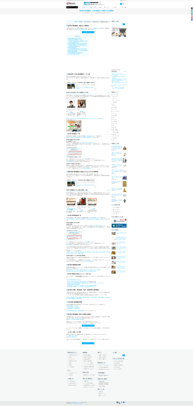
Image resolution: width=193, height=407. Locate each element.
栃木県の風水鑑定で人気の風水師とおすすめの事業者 (90, 269)
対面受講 (115, 137)
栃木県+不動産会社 (102, 252)
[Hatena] (192, 14)
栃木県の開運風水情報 (71, 47)
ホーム (83, 12)
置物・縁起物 (115, 115)
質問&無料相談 (114, 71)
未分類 (114, 139)
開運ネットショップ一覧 (102, 395)
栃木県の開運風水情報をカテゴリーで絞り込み (77, 48)
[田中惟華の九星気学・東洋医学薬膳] (71, 201)
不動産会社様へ (86, 381)
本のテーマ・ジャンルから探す (103, 365)
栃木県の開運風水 (73, 265)
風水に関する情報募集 (87, 355)
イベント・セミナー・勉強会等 (88, 362)
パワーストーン (115, 113)
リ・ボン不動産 (92, 208)
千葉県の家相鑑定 (101, 297)
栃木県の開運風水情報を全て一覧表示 (74, 279)
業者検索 (76, 21)
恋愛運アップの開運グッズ (103, 355)
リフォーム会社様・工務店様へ (88, 383)
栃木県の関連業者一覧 (94, 217)
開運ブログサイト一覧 (102, 393)
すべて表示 (124, 71)
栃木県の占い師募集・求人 (72, 336)
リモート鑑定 (116, 130)
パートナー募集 (113, 7)
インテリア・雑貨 (115, 94)
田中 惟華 (81, 111)
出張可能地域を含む (88, 21)
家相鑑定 (76, 227)
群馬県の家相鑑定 (79, 298)
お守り (114, 117)
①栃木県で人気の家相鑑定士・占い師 (74, 39)
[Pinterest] (192, 18)
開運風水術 (69, 0)
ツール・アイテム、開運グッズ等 (89, 364)
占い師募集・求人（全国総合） (72, 335)
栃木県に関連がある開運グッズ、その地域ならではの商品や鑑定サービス (80, 286)
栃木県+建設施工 (88, 252)
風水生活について (85, 7)
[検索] (124, 24)
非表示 (78, 36)
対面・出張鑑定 (116, 132)
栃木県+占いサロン (70, 252)
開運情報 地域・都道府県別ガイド (104, 375)
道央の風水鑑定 (106, 382)
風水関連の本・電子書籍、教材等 (89, 366)
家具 (113, 104)
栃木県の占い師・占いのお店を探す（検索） (88, 271)
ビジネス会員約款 (71, 366)
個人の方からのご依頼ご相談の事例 (118, 88)
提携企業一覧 (101, 391)
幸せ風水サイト (83, 0)
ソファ (115, 105)
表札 (113, 125)
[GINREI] (81, 201)
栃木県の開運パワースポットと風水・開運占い (90, 12)
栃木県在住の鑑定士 (83, 281)
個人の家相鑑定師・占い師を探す (73, 307)
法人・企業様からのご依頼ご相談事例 (118, 87)
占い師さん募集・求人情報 (73, 54)
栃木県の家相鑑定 (72, 298)
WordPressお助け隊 (79, 403)
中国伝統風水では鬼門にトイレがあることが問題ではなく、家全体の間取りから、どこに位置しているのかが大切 (119, 80)
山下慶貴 (68, 108)
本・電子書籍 (115, 107)
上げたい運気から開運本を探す (103, 367)
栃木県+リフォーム (73, 253)
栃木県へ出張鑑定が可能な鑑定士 (73, 281)
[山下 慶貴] (71, 104)
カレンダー (115, 96)
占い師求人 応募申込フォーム (73, 383)
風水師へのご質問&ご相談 (88, 357)
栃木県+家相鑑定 (69, 161)
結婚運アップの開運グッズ (103, 357)
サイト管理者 (79, 108)
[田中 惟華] (81, 104)
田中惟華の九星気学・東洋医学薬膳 (71, 209)
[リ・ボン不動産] (92, 201)
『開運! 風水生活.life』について (73, 355)
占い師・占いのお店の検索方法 (118, 361)
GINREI (81, 210)
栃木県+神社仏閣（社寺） (79, 252)
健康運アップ (84, 108)
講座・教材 (114, 134)
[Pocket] (192, 16)
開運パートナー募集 (116, 209)
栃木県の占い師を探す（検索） (87, 142)
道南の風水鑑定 (106, 384)
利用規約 (70, 362)
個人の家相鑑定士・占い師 (96, 28)
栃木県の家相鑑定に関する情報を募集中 (75, 52)
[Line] (192, 12)
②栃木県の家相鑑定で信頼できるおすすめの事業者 (77, 43)
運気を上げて (73, 0)
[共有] (192, 20)
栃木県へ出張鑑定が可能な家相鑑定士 (74, 137)
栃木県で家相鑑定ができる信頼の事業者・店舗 (77, 44)
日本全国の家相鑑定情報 (72, 51)
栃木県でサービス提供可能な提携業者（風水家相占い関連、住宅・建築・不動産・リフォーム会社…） (85, 282)
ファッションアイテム (116, 111)
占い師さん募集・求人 (116, 213)
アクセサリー (115, 109)
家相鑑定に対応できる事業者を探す (73, 308)
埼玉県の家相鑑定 (93, 297)
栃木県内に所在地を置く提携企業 (73, 284)
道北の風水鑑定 (101, 382)
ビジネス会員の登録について (117, 207)
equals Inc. (73, 403)
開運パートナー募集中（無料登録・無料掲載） (75, 319)
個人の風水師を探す (117, 363)
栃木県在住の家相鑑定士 (86, 137)
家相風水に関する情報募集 (88, 325)
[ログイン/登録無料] (125, 7)
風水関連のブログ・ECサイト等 (88, 368)
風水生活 (72, 3)
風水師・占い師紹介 (93, 7)
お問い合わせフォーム (88, 343)
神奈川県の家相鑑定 (86, 297)
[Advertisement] (96, 17)
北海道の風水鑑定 (101, 381)
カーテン (115, 98)
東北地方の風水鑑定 (102, 386)
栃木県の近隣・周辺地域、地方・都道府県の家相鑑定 (77, 50)
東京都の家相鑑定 (78, 297)
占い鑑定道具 (115, 121)
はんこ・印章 (115, 123)
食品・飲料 (114, 127)
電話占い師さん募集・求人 (117, 211)
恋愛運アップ (72, 108)
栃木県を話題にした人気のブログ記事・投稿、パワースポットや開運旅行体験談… (82, 285)
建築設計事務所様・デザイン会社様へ (89, 385)
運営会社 (70, 357)
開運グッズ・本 (106, 7)
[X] (192, 8)
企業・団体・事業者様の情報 (81, 29)
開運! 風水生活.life (70, 28)
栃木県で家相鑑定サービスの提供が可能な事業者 (76, 219)
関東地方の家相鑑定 (70, 297)
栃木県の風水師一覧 (90, 136)
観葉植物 (115, 102)
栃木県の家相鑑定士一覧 (73, 42)
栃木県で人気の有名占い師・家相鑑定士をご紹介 (77, 41)
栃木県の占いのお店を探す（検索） (96, 225)
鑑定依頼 (100, 7)
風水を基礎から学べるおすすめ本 (104, 369)
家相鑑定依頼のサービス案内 (72, 305)
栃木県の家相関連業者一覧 (73, 46)
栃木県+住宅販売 (95, 252)
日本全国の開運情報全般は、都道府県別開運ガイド (76, 310)
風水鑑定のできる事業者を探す (118, 365)
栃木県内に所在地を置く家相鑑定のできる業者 (94, 219)
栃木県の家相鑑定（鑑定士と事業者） (74, 38)
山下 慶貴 (71, 112)
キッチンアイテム (116, 100)
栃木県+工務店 (80, 253)
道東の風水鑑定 (101, 384)
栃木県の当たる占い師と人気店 (72, 271)
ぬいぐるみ (114, 119)
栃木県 (71, 111)
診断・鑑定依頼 (115, 129)
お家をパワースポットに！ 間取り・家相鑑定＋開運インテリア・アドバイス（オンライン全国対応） (85, 118)
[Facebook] (192, 10)
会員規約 (70, 364)
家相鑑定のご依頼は (87, 32)
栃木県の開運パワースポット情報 (73, 269)
